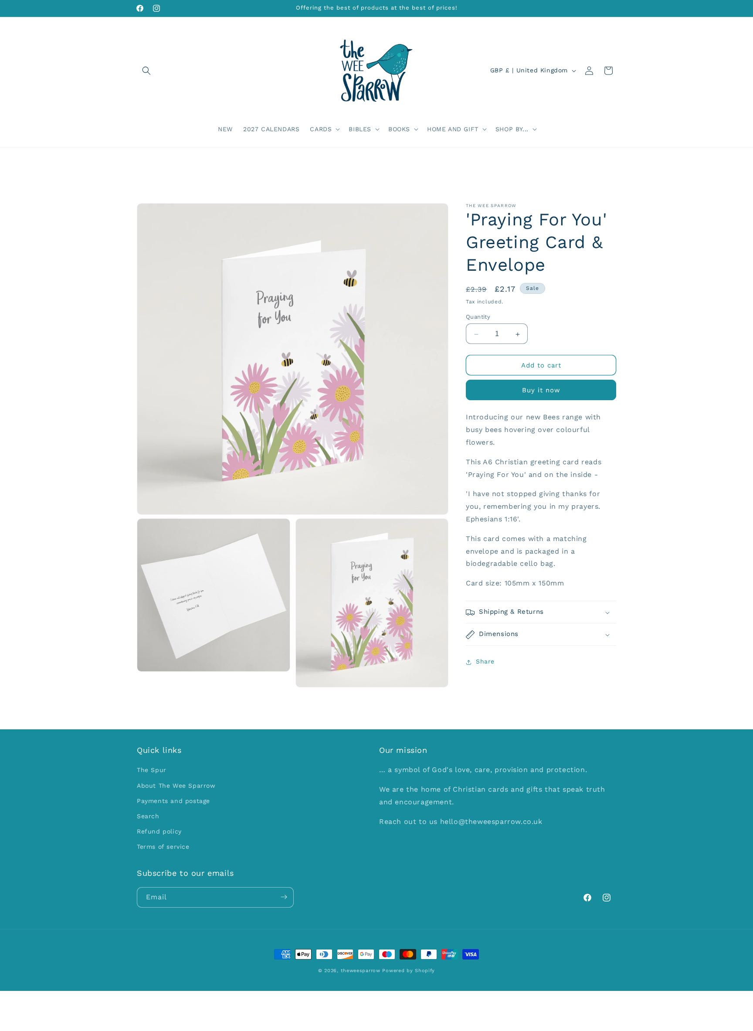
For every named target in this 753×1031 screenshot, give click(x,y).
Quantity (478, 317)
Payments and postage (173, 800)
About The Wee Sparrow (176, 785)
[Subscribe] (283, 897)
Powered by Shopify (408, 970)
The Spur (151, 770)
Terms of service (163, 847)
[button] (146, 70)
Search (148, 816)
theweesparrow (360, 970)
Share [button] (485, 661)
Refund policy (159, 831)
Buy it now (541, 391)
